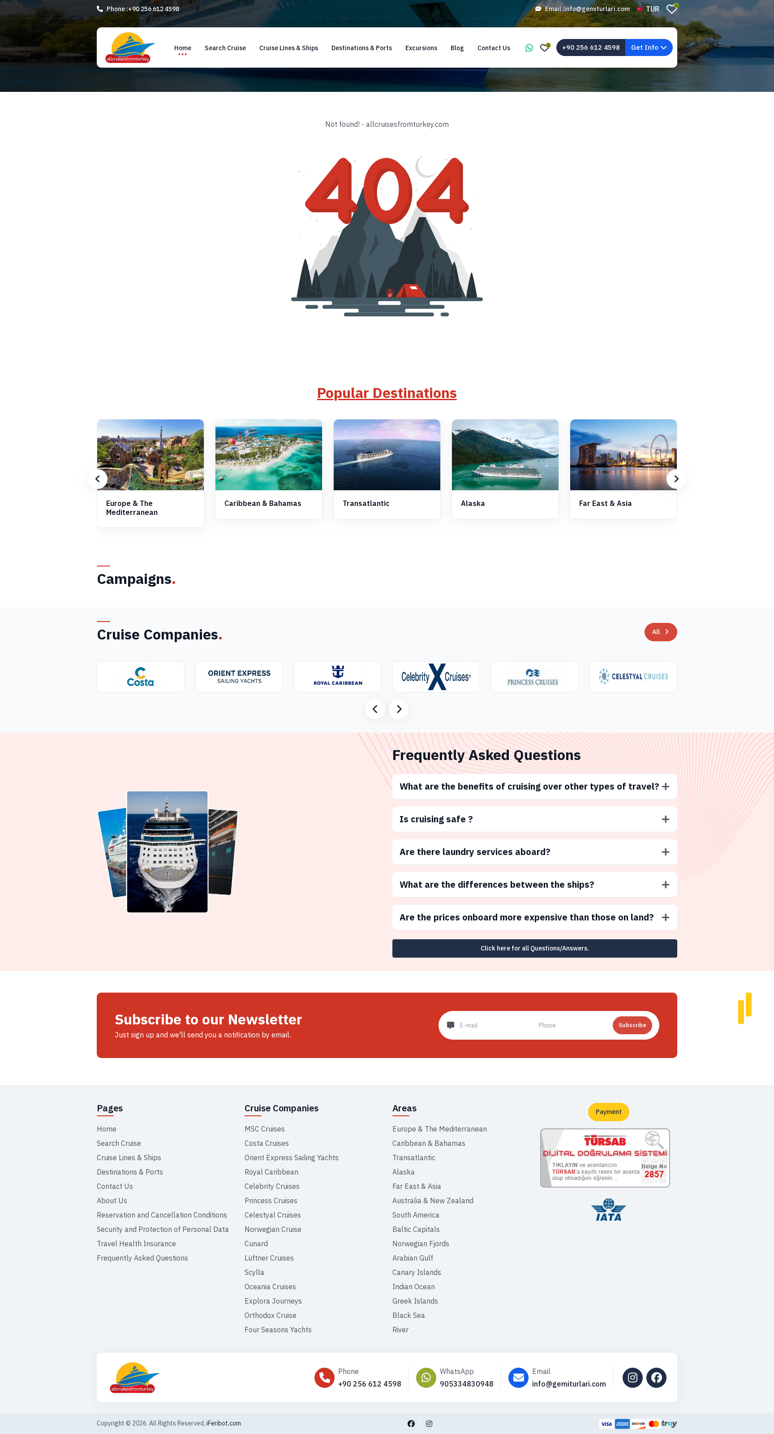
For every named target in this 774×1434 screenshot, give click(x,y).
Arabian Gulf (412, 1257)
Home (182, 48)
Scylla (254, 1272)
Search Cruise (225, 48)
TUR (652, 8)
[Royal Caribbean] (244, 676)
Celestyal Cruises (273, 1214)
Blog (457, 48)
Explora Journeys (273, 1300)
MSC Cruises (265, 1128)
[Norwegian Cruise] (638, 676)
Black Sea (408, 1315)
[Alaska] (505, 454)
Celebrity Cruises (272, 1186)
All (656, 632)
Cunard (256, 1243)
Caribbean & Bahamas (262, 503)
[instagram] (633, 1378)
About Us (112, 1200)
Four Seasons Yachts (278, 1329)
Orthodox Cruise (271, 1315)
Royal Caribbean (271, 1171)
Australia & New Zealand (432, 1200)
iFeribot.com (223, 1423)
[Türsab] (605, 1157)
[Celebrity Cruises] (342, 676)
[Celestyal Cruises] (539, 676)
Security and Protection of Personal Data (163, 1229)
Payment (609, 1112)
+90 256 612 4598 (153, 9)
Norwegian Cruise (273, 1229)
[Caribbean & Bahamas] (268, 454)
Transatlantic (366, 503)
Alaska (473, 503)
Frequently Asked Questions (486, 754)
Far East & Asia (605, 503)
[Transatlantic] (387, 454)
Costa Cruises (267, 1143)
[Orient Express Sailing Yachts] (145, 676)
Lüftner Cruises (269, 1257)
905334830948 (467, 1383)
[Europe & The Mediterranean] (150, 454)
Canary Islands (416, 1272)
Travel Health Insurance (136, 1243)
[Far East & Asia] (623, 454)
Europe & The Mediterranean (132, 507)
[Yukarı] (759, 1412)
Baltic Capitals (416, 1229)
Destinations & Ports (361, 48)
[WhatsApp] (529, 48)
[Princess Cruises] (441, 676)
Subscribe (632, 1025)
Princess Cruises (271, 1200)
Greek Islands (415, 1300)
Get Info (645, 47)
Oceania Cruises (270, 1286)
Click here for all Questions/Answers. (535, 948)
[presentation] (98, 479)
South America (415, 1214)
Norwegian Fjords (420, 1243)
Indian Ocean (413, 1286)
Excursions (421, 48)
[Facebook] (656, 1378)
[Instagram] (429, 1423)
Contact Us (493, 48)
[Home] (172, 1377)
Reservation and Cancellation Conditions (162, 1214)
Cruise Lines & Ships (288, 48)
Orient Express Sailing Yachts (292, 1157)
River (400, 1329)
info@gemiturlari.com (597, 9)
